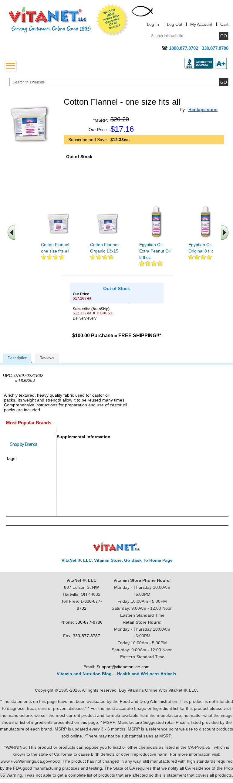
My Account (201, 24)
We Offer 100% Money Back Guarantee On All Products (112, 20)
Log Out (174, 24)
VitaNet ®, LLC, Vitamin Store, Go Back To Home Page (117, 560)
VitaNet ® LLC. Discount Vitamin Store (116, 547)
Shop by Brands (25, 444)
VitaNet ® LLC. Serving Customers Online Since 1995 (50, 19)
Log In (153, 24)
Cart (224, 24)
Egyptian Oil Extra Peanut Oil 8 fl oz (155, 251)
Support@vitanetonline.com (123, 666)
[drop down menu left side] (11, 66)
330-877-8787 (86, 635)
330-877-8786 (89, 622)
